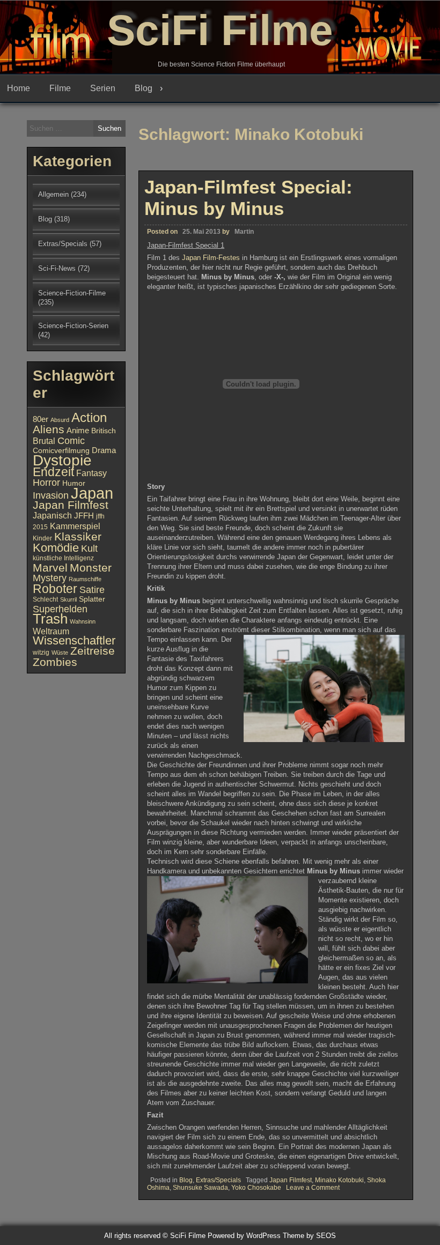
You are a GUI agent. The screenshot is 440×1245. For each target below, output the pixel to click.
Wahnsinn (83, 621)
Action (89, 418)
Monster (91, 567)
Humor (73, 483)
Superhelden (60, 609)
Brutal (44, 441)
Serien (102, 88)
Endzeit (53, 472)
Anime (78, 430)
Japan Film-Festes (212, 258)
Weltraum (51, 631)
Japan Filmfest (290, 1180)
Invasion (51, 495)
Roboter (55, 589)
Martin (244, 231)
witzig (41, 652)
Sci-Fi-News (57, 268)
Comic (71, 440)
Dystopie (62, 460)
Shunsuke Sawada (200, 1187)
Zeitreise (92, 650)
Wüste (60, 652)
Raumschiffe (85, 579)
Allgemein (53, 194)
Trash (50, 618)
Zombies (55, 662)
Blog (143, 88)
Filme (60, 88)
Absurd (59, 420)
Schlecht (45, 599)
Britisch (103, 431)
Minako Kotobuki (339, 1180)
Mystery (50, 577)
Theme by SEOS (309, 1236)
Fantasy (91, 473)
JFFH (84, 516)
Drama (104, 450)
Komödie (56, 547)
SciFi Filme (220, 30)
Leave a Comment (313, 1187)
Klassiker (77, 536)
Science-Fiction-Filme (72, 293)
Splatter (92, 599)
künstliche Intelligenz (63, 558)
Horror (46, 482)
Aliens (48, 429)
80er (40, 419)
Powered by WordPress (244, 1236)
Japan (92, 493)
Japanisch (52, 515)
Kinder (42, 538)
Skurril (68, 599)
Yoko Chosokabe (256, 1187)
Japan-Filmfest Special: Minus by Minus (248, 197)
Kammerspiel (75, 526)
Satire (92, 589)
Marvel (50, 567)
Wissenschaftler (74, 640)
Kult (89, 548)
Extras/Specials (218, 1180)
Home (18, 88)
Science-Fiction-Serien (73, 326)
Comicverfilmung (61, 451)
